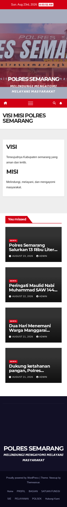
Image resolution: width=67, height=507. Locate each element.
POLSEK (37, 498)
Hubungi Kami (52, 498)
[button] (54, 103)
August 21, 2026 (23, 336)
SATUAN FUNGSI (50, 491)
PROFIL (21, 491)
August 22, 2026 (23, 296)
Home (10, 491)
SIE (9, 498)
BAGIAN (33, 491)
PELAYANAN (22, 498)
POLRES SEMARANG (33, 79)
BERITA (13, 241)
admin (43, 256)
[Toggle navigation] (30, 103)
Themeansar (33, 482)
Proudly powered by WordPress (22, 477)
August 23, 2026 (23, 256)
